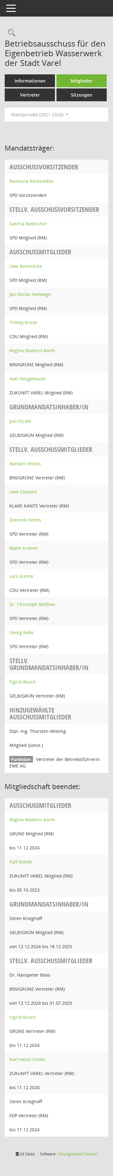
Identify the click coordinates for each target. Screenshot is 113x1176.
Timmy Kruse (23, 322)
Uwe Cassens (23, 492)
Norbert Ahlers (25, 464)
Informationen (30, 81)
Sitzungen (81, 95)
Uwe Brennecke (25, 266)
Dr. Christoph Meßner (32, 604)
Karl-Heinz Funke (27, 1059)
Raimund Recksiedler (31, 181)
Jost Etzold (20, 421)
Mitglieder (82, 81)
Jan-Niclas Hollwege (30, 294)
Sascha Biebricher (28, 224)
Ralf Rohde (20, 862)
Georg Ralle (21, 632)
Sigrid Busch (22, 682)
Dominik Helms (25, 520)
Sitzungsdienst (77, 1154)
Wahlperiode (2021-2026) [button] (38, 115)
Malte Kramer (23, 548)
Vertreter (30, 95)
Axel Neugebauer (27, 379)
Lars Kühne (21, 576)
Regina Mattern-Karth (32, 350)
